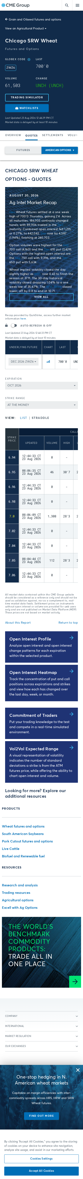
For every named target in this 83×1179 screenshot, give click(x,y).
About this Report (18, 622)
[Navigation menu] (77, 5)
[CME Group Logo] (15, 5)
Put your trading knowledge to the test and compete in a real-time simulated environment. (39, 727)
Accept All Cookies (41, 1171)
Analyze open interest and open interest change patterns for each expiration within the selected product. (40, 651)
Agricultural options (17, 900)
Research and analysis (20, 885)
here (23, 319)
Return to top (68, 622)
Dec (12, 212)
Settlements (52, 135)
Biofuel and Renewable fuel (23, 856)
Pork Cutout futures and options (27, 841)
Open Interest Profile (30, 639)
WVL (37, 274)
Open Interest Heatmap (33, 673)
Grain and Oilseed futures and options (35, 19)
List (23, 418)
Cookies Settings (41, 1158)
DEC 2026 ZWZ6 (22, 361)
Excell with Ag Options (19, 907)
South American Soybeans (23, 834)
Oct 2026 (14, 385)
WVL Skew (54, 286)
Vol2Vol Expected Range (33, 749)
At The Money (18, 405)
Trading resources (16, 892)
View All (41, 297)
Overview (13, 135)
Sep (66, 245)
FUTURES (23, 150)
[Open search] (67, 5)
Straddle (40, 418)
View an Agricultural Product (24, 28)
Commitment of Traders (33, 715)
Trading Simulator (27, 97)
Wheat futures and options (23, 826)
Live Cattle (10, 849)
